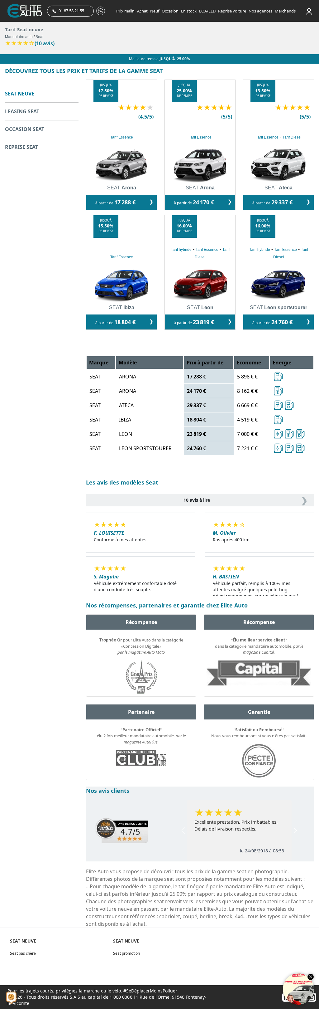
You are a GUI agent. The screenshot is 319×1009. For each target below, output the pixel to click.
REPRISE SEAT (21, 147)
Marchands (285, 11)
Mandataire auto (19, 37)
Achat (142, 11)
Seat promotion (126, 953)
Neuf (154, 11)
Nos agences (260, 11)
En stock (189, 11)
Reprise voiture (232, 11)
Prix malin (125, 11)
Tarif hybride (181, 249)
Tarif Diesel (292, 137)
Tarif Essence (121, 137)
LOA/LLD (207, 11)
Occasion (170, 11)
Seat (39, 37)
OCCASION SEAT (24, 129)
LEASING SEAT (22, 111)
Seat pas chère (23, 953)
